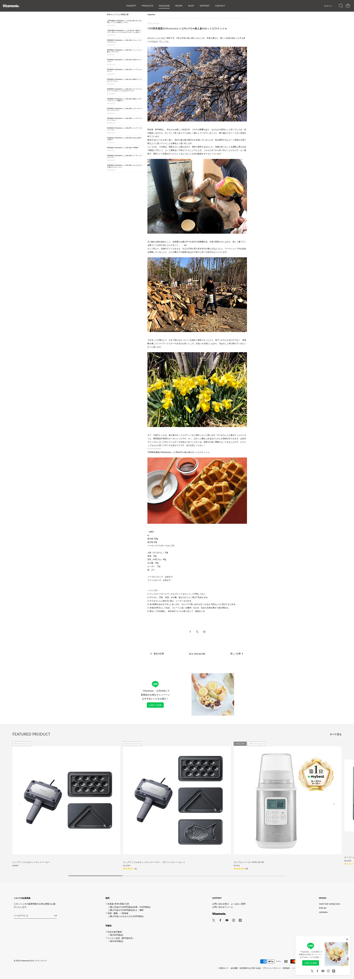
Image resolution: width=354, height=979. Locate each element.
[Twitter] (312, 970)
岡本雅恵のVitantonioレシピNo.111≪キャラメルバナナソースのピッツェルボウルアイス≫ (124, 91)
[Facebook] (317, 970)
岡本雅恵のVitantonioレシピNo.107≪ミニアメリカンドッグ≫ (124, 130)
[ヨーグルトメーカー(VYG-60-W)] (288, 800)
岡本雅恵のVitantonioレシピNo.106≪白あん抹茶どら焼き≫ (124, 140)
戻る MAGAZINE (197, 654)
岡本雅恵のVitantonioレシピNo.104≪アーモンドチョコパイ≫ (124, 158)
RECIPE (179, 5)
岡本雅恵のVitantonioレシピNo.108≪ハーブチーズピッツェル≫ (124, 120)
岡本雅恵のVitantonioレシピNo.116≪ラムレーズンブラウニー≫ (124, 42)
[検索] (341, 6)
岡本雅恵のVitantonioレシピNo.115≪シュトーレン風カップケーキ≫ (124, 52)
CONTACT (220, 5)
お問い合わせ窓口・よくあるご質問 (228, 904)
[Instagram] (328, 970)
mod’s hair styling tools (329, 904)
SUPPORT (204, 5)
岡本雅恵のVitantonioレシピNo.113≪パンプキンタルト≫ (124, 71)
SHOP (191, 5)
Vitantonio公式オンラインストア (34, 960)
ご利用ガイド (223, 968)
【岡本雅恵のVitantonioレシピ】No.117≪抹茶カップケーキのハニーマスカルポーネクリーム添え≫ (124, 32)
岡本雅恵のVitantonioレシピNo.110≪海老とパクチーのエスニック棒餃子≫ (124, 101)
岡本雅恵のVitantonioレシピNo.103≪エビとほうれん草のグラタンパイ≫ (124, 167)
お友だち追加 (155, 705)
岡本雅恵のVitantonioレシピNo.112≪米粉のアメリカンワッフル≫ (124, 81)
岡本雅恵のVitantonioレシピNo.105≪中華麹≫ (123, 149)
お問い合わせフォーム (222, 907)
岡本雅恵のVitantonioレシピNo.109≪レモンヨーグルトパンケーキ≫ (124, 110)
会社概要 (234, 968)
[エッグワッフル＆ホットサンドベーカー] (66, 800)
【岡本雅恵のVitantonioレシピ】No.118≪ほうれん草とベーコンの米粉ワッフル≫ (124, 23)
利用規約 (286, 968)
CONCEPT (131, 5)
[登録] (55, 915)
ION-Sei (322, 908)
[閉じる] (347, 939)
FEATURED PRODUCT (31, 734)
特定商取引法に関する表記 (250, 968)
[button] (130, 868)
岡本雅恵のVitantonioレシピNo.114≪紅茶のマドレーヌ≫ (124, 62)
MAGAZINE (164, 5)
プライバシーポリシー (272, 968)
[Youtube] (323, 970)
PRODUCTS (147, 5)
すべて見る (336, 734)
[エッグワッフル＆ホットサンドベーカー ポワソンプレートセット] (177, 800)
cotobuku (323, 912)
